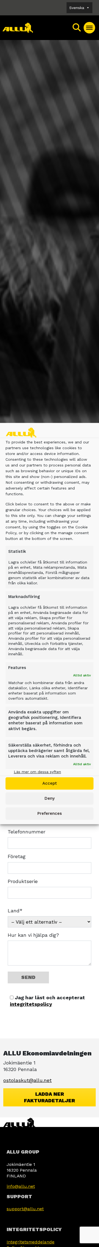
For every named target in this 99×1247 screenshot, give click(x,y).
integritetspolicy (31, 1004)
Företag (17, 856)
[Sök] (77, 27)
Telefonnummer (26, 832)
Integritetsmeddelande (30, 1242)
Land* (15, 910)
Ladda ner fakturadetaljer (49, 1097)
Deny (50, 798)
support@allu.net (25, 1208)
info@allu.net (21, 1186)
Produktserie (23, 881)
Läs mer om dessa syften (37, 772)
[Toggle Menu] (89, 27)
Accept (49, 783)
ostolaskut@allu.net (27, 1080)
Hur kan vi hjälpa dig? (33, 935)
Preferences (49, 813)
